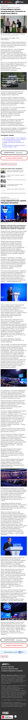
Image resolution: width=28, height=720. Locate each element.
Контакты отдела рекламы (9, 668)
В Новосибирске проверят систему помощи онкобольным (15, 185)
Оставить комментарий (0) (14, 158)
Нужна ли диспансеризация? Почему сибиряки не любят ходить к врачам (15, 171)
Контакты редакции (7, 666)
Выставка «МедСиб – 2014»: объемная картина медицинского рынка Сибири (14, 138)
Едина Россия (4, 223)
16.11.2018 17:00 (4, 6)
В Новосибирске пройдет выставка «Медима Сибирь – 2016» (13, 146)
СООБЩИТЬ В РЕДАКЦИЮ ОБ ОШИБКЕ (12, 670)
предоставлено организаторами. (9, 35)
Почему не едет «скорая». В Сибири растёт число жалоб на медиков (13, 80)
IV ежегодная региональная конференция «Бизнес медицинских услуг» (13, 142)
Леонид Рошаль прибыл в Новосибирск (16, 189)
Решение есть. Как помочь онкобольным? (16, 179)
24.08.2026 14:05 (5, 197)
